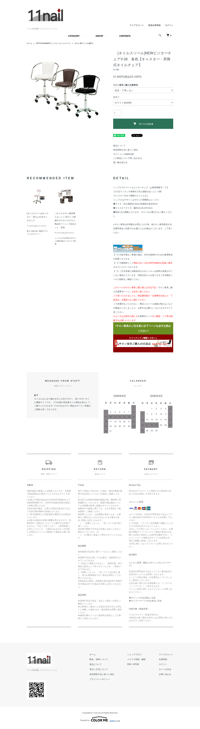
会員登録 (163, 659)
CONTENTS (124, 35)
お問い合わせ (165, 674)
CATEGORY (74, 35)
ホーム (29, 43)
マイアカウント (137, 25)
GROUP (99, 35)
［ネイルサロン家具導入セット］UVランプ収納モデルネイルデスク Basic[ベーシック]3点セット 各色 (66, 220)
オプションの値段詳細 (123, 153)
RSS (129, 664)
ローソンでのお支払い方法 (143, 597)
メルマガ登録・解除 (136, 659)
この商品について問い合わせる (127, 158)
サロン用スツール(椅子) (84, 43)
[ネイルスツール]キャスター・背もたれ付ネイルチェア (37, 217)
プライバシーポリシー (99, 679)
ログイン (169, 25)
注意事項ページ (145, 316)
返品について (119, 145)
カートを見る (165, 669)
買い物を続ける (120, 162)
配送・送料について (98, 659)
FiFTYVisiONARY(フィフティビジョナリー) (53, 43)
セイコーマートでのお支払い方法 (146, 600)
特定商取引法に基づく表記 (125, 149)
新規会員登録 (154, 25)
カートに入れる (146, 123)
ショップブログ (134, 654)
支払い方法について (98, 669)
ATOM (136, 664)
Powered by (84, 720)
